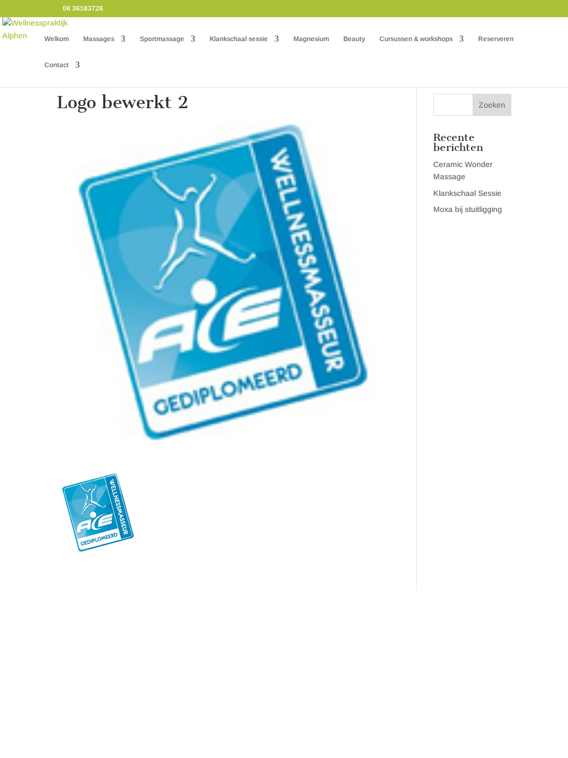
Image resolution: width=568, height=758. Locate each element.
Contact (56, 65)
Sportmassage (162, 39)
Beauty (354, 39)
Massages (98, 39)
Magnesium (311, 39)
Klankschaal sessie (239, 39)
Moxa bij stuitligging (467, 209)
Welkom (56, 39)
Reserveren (496, 39)
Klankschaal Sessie (467, 193)
